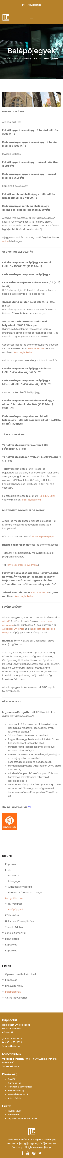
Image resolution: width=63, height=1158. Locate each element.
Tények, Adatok (14, 927)
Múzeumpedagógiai (43, 536)
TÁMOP (12, 1079)
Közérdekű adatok (18, 1094)
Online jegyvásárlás (16, 997)
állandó (6, 621)
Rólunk (38, 58)
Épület (8, 870)
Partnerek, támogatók (20, 1086)
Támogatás (14, 1082)
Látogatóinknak (22, 58)
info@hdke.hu (12, 1046)
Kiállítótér (13, 875)
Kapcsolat (11, 864)
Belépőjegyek (16, 909)
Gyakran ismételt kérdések (20, 974)
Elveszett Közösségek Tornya (25, 892)
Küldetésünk (12, 915)
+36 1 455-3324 (36, 348)
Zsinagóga (14, 881)
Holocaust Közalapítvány (19, 921)
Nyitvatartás (34, 5)
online (5, 241)
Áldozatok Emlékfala (13, 628)
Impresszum (14, 1110)
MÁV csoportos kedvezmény (22, 564)
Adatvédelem (15, 1098)
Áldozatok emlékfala (20, 886)
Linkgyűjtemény (14, 986)
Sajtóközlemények (15, 933)
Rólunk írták (12, 939)
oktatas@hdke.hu (22, 352)
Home (7, 58)
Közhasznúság (16, 1090)
